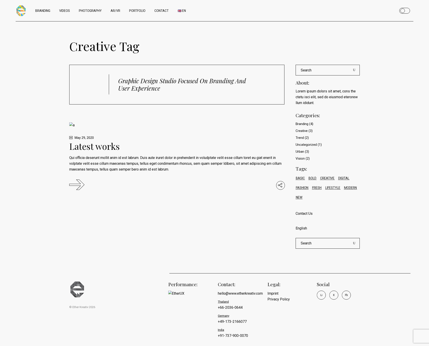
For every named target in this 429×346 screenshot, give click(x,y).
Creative (302, 131)
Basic (300, 178)
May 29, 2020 (84, 138)
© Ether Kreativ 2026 (82, 307)
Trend (300, 138)
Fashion (302, 188)
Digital (343, 178)
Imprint (272, 293)
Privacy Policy (278, 299)
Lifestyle (332, 188)
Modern (350, 188)
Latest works (94, 146)
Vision (300, 158)
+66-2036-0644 (230, 307)
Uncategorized (306, 145)
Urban (300, 152)
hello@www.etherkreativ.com (240, 293)
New (299, 197)
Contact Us (304, 213)
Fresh (317, 188)
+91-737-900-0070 (233, 335)
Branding (302, 124)
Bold (312, 178)
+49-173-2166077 (232, 321)
